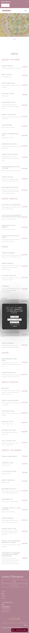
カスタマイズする (14, 322)
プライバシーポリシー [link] (15, 324)
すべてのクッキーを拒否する (14, 319)
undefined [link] (15, 326)
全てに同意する (14, 316)
